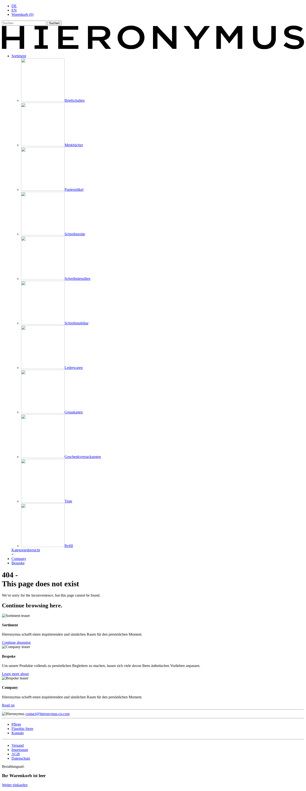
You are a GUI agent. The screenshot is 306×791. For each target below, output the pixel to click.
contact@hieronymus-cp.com (47, 714)
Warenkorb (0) (22, 14)
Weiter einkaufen (14, 785)
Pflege (16, 724)
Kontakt (17, 733)
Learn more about (15, 674)
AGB (15, 754)
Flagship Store (22, 729)
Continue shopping (16, 642)
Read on (8, 705)
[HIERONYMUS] (153, 48)
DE (14, 6)
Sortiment (18, 56)
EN (14, 10)
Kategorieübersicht (25, 550)
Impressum (19, 750)
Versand (17, 745)
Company (18, 559)
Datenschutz (20, 758)
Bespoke (18, 563)
